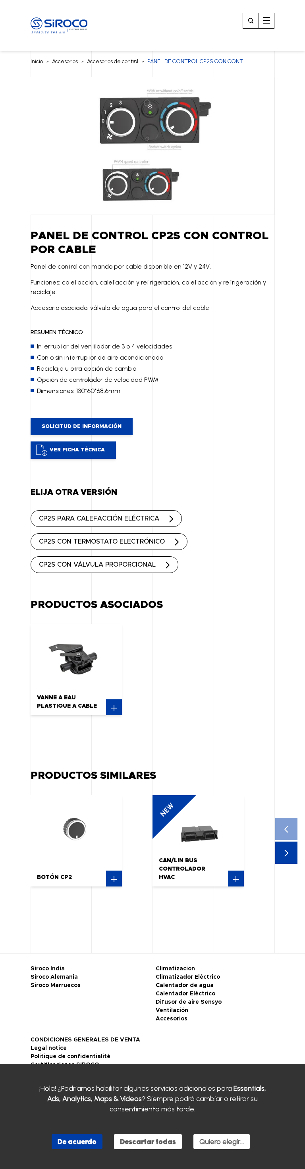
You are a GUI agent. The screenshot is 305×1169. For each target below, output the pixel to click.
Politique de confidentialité (70, 1056)
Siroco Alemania (54, 977)
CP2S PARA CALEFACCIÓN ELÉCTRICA (99, 518)
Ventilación (172, 1010)
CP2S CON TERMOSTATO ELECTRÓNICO (102, 541)
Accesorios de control (112, 61)
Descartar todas (148, 1141)
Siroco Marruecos (56, 985)
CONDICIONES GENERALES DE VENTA (85, 1040)
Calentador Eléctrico (185, 994)
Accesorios (65, 61)
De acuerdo (77, 1141)
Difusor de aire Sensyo (189, 1002)
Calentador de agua (185, 985)
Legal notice (49, 1048)
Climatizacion (175, 969)
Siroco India (48, 969)
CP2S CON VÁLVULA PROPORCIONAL (97, 564)
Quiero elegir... (221, 1141)
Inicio (37, 61)
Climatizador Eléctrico (188, 977)
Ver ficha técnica (77, 450)
